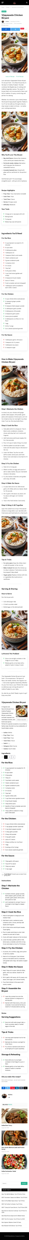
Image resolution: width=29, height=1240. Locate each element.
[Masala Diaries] (14, 2)
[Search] (26, 2)
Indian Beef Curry (7, 1125)
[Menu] (3, 2)
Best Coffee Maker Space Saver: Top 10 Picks (13, 1200)
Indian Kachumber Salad (9, 1171)
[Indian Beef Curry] (14, 1116)
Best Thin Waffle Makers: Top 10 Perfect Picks (13, 1194)
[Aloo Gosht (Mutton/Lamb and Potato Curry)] (14, 1138)
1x (5, 757)
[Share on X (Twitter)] (15, 29)
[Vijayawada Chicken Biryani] (14, 72)
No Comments (18, 23)
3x (13, 757)
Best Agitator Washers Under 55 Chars (11, 1222)
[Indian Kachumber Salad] (14, 1161)
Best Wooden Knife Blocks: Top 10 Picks (12, 1225)
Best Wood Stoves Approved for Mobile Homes (13, 1215)
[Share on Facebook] (6, 29)
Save (23, 28)
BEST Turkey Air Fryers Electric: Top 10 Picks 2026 (14, 1207)
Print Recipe (19, 76)
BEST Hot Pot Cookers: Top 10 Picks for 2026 (13, 1219)
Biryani (4, 11)
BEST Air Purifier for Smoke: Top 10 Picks (12, 1204)
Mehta (7, 21)
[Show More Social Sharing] (26, 29)
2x (9, 757)
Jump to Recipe (10, 76)
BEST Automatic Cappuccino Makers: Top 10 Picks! (14, 1197)
